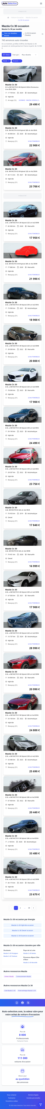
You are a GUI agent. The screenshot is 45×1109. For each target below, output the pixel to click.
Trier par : (16, 55)
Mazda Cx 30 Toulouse (10, 956)
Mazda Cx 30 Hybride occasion (22, 925)
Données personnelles (33, 1098)
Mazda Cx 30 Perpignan (10, 953)
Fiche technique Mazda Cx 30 (27, 990)
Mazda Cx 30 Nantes (29, 953)
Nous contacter (11, 1095)
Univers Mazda (9, 976)
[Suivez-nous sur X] (28, 1003)
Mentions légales (33, 1095)
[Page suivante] (33, 908)
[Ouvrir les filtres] (41, 1105)
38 (29, 908)
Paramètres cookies (12, 1101)
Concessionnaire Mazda (23, 976)
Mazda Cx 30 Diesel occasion (22, 930)
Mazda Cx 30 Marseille (30, 962)
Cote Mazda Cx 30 (9, 990)
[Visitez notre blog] (17, 1003)
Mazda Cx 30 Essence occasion (22, 936)
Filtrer (7, 55)
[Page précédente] (12, 908)
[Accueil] (8, 17)
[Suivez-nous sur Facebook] (22, 1003)
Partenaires (11, 1098)
